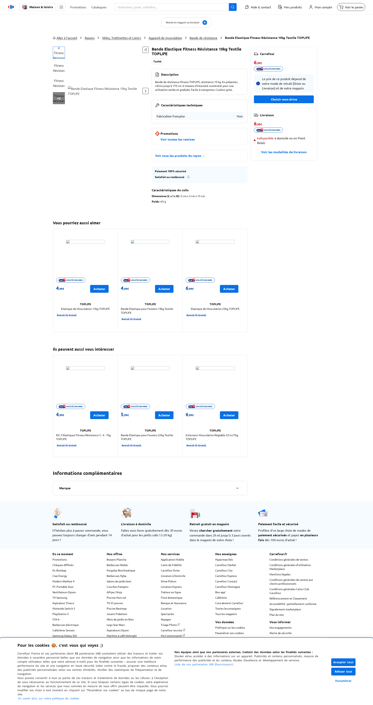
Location (166, 608)
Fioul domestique (171, 597)
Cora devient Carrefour (229, 603)
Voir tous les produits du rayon (178, 156)
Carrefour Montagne (227, 586)
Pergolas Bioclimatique (121, 570)
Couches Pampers (117, 586)
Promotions (59, 559)
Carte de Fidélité (171, 565)
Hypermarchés (224, 559)
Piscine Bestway (117, 608)
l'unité (157, 61)
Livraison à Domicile (173, 575)
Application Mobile (172, 559)
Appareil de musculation (165, 38)
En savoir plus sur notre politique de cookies (48, 698)
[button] (61, 7)
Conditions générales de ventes (288, 559)
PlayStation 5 (60, 614)
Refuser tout (343, 671)
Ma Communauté (171, 635)
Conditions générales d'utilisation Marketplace (290, 566)
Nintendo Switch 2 (63, 608)
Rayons (90, 38)
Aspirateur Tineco (63, 603)
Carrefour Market (225, 565)
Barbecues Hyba (116, 575)
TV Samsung (59, 597)
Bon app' (220, 592)
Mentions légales (279, 574)
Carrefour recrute (172, 630)
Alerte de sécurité (280, 633)
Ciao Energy (59, 575)
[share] (145, 50)
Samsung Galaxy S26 (64, 635)
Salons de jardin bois (119, 581)
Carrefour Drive (170, 570)
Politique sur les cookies (230, 627)
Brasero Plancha (116, 559)
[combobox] (176, 7)
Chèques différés (62, 565)
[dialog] (186, 671)
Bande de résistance (203, 38)
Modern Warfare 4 (63, 581)
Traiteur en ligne (171, 592)
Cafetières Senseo (63, 630)
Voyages (166, 619)
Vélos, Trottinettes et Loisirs (121, 38)
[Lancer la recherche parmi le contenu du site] (232, 7)
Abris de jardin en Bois (120, 619)
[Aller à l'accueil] (11, 7)
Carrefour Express (226, 575)
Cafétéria (221, 597)
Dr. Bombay (59, 570)
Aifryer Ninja (114, 592)
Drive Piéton (168, 581)
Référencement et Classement (288, 598)
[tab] (59, 53)
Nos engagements (280, 627)
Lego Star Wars (116, 624)
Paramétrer (343, 681)
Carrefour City (224, 570)
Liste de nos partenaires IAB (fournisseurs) (203, 664)
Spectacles (167, 614)
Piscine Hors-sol (116, 597)
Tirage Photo (169, 624)
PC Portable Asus (62, 586)
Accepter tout (343, 662)
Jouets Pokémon (117, 614)
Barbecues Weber (117, 565)
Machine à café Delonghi (122, 635)
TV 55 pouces (115, 603)
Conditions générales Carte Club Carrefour (289, 591)
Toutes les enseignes (228, 608)
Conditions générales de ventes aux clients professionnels (291, 581)
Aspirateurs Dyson (118, 630)
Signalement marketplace (285, 609)
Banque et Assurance (173, 603)
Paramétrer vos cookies (229, 633)
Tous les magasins (226, 614)
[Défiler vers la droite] (145, 91)
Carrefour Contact (226, 581)
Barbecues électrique (65, 624)
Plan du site (276, 614)
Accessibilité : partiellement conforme (292, 603)
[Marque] (237, 488)
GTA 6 (55, 619)
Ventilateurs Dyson (64, 592)
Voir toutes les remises (177, 139)
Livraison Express (171, 586)
